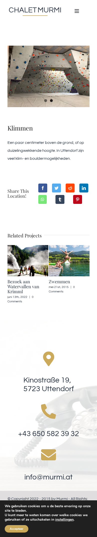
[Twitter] (56, 188)
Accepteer (16, 529)
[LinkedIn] (84, 188)
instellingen (64, 519)
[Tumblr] (60, 199)
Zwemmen (29, 281)
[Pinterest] (77, 199)
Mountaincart (73, 281)
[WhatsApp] (42, 199)
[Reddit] (70, 188)
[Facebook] (42, 188)
